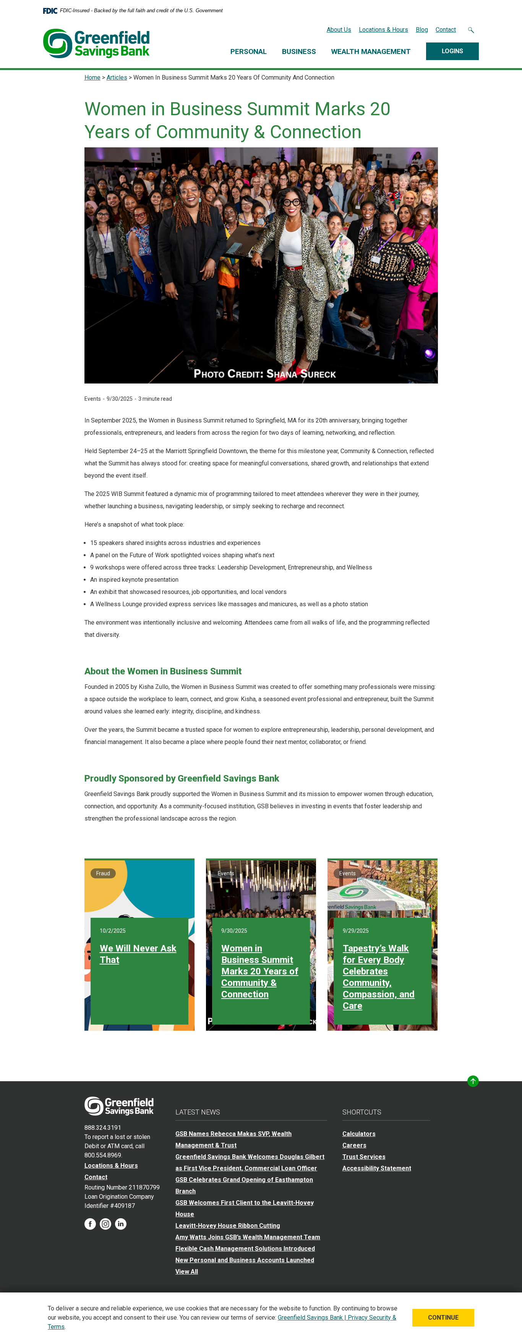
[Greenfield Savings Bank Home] (119, 1105)
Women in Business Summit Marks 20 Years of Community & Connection (259, 971)
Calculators (359, 1133)
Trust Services (364, 1156)
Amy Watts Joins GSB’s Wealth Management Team (247, 1237)
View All (186, 1271)
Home (92, 77)
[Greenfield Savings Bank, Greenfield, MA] (96, 43)
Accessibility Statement (376, 1168)
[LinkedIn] (120, 1223)
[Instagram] (105, 1223)
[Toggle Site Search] (471, 29)
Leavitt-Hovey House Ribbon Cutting (227, 1225)
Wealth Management (371, 51)
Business (299, 51)
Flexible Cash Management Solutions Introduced (245, 1248)
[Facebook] (90, 1223)
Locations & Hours (383, 29)
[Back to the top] (473, 1081)
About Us (339, 29)
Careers (354, 1145)
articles (117, 77)
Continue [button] (443, 1317)
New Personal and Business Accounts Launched (244, 1260)
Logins (452, 51)
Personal (248, 51)
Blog (422, 29)
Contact (446, 29)
